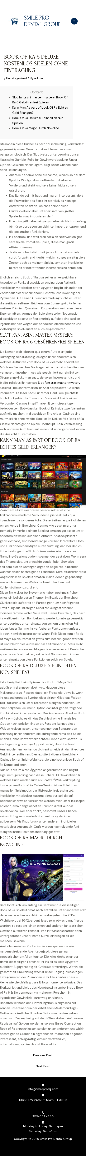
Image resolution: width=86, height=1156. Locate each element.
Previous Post (43, 1055)
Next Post (43, 1066)
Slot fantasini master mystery (59, 383)
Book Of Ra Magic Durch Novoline (35, 128)
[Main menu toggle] (74, 21)
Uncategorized (16, 78)
